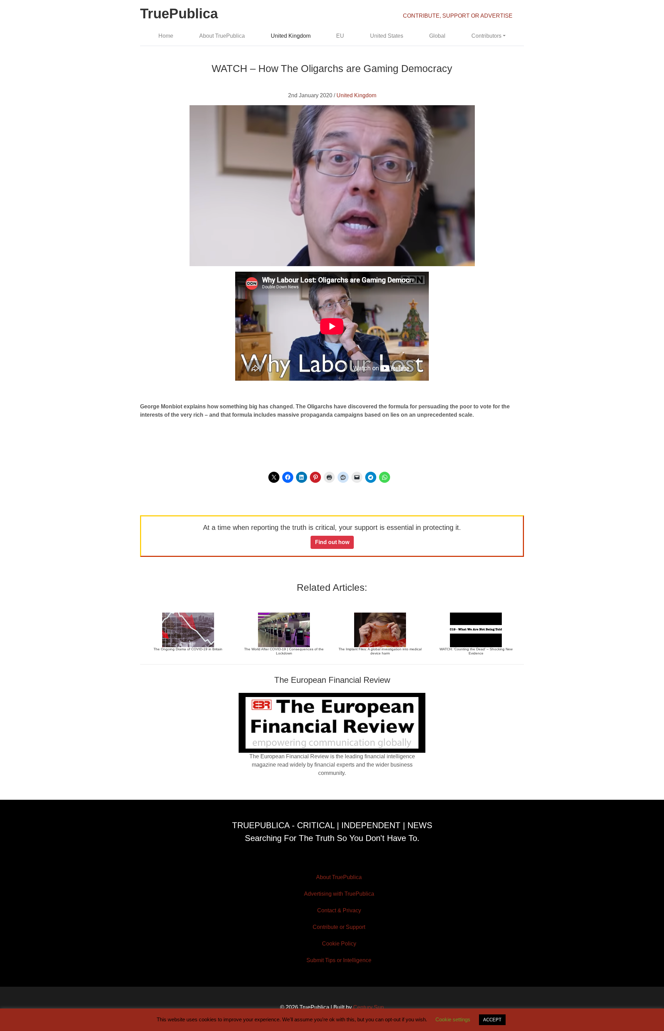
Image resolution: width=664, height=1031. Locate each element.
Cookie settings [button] (452, 1019)
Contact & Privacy (339, 910)
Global (437, 36)
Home (165, 36)
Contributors (486, 36)
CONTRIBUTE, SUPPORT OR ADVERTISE (458, 16)
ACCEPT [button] (492, 1019)
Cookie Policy (339, 944)
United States (386, 36)
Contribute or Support (339, 927)
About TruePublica (222, 36)
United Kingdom (291, 36)
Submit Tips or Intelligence (338, 960)
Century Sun (368, 1007)
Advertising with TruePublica (339, 894)
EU (340, 36)
